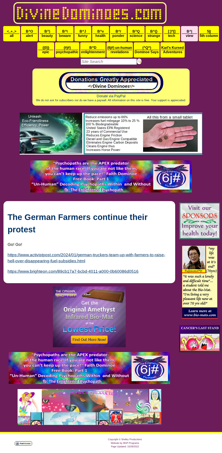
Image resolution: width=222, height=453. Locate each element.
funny (83, 34)
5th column (209, 34)
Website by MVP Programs (125, 443)
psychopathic (67, 50)
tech (171, 34)
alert (29, 34)
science (136, 34)
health (100, 34)
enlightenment (93, 50)
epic (45, 50)
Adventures (172, 50)
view (189, 34)
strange (154, 34)
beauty (47, 34)
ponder (118, 34)
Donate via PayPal (111, 98)
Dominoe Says (147, 50)
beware (65, 34)
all (11, 34)
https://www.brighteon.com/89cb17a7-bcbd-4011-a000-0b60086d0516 (73, 271)
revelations (119, 50)
